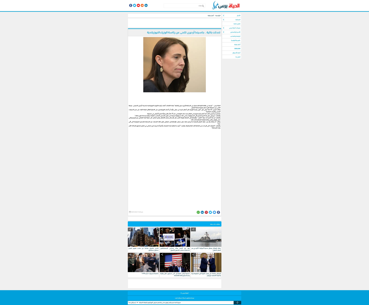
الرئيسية (217, 15)
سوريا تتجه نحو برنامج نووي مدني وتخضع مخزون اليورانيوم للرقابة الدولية (173, 302)
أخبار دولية (211, 15)
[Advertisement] (186, 22)
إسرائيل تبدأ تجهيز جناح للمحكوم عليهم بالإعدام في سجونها (131, 302)
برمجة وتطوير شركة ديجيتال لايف (184, 298)
